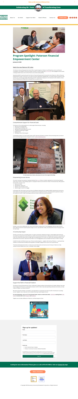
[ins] (72, 17)
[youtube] (76, 17)
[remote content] (39, 310)
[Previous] (3, 2)
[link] (74, 17)
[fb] (70, 17)
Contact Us (61, 364)
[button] (12, 17)
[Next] (74, 2)
